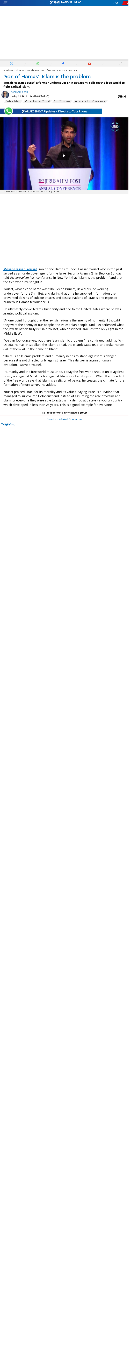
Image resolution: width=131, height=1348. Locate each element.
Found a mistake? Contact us (64, 419)
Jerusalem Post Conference (90, 101)
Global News (32, 70)
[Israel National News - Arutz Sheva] (65, 3)
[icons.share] (126, 3)
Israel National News (13, 70)
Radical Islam (12, 101)
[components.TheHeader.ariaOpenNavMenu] (20, 3)
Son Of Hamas (62, 101)
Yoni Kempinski (19, 92)
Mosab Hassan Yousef (37, 101)
